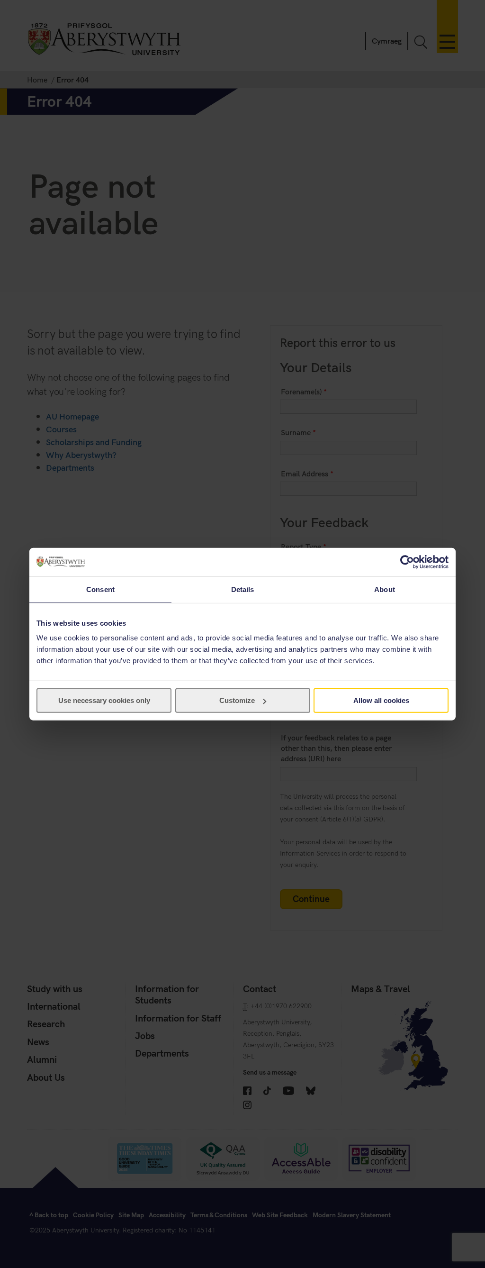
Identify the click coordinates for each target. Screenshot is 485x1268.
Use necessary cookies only (104, 700)
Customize (237, 700)
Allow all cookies (381, 700)
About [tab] (384, 589)
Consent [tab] (100, 589)
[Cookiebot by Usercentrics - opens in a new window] (407, 562)
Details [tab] (242, 589)
